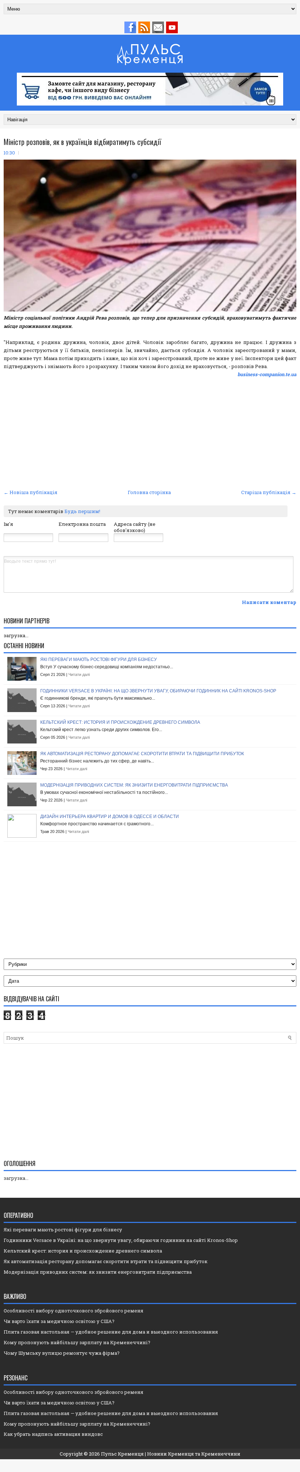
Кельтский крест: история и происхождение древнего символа (120, 722)
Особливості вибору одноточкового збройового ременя (73, 1310)
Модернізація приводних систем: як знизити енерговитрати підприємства (134, 785)
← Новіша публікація (30, 492)
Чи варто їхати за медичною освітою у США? (59, 1321)
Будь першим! (82, 511)
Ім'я (8, 524)
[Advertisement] (150, 432)
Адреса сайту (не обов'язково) (134, 527)
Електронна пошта (82, 524)
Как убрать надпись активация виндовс (53, 1434)
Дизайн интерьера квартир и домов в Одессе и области (109, 816)
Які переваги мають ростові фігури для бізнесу (98, 659)
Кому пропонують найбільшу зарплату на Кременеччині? (77, 1342)
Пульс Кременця (122, 1453)
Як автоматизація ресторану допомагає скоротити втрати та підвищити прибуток (142, 753)
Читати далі (79, 674)
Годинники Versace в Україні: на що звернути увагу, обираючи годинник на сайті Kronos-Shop (158, 690)
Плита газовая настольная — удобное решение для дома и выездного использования (111, 1331)
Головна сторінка (149, 492)
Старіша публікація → (268, 492)
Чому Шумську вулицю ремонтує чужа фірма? (62, 1353)
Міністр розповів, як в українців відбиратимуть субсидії (82, 142)
